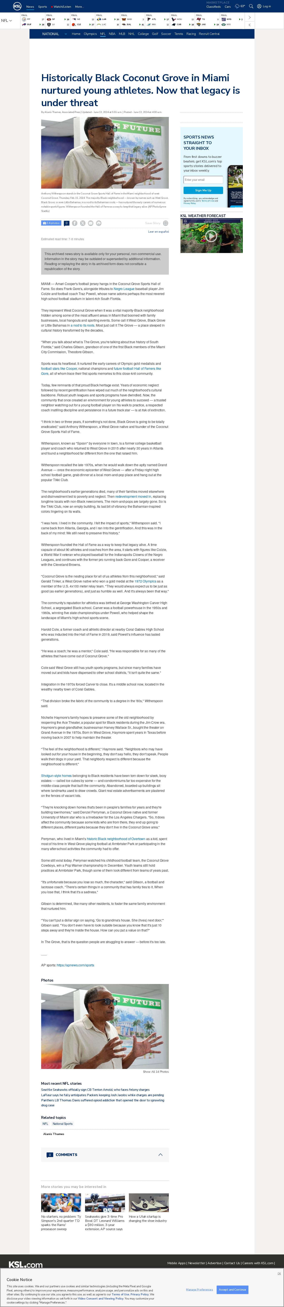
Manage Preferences (199, 1289)
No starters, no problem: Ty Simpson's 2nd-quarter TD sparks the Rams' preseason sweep (61, 1222)
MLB (122, 34)
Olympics (90, 34)
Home (76, 34)
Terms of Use (207, 200)
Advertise (214, 1263)
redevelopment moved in (133, 496)
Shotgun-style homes (56, 775)
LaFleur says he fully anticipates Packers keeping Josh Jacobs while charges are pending (102, 1095)
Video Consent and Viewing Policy (100, 1299)
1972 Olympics (145, 581)
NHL (131, 34)
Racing (191, 34)
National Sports (63, 1124)
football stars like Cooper (59, 368)
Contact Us (232, 1263)
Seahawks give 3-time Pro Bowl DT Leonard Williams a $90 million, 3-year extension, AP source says (105, 1222)
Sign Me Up (203, 190)
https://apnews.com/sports (75, 965)
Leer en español (158, 231)
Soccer (166, 34)
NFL (103, 34)
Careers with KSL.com (257, 1263)
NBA (112, 34)
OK (279, 1273)
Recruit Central (209, 34)
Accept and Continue (232, 1289)
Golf (155, 34)
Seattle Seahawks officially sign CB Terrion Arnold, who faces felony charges (95, 1089)
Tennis (178, 34)
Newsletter (196, 1263)
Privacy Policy (190, 203)
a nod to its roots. (83, 325)
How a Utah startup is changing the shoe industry (148, 1218)
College (143, 34)
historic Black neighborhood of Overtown (116, 838)
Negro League (124, 288)
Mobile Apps (176, 1263)
